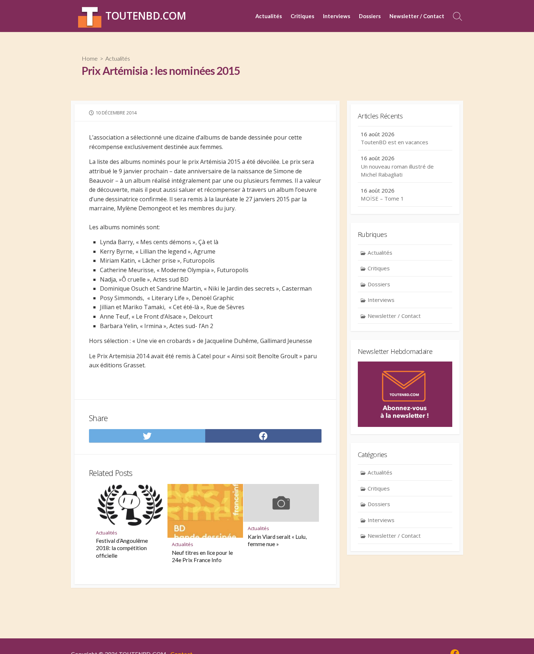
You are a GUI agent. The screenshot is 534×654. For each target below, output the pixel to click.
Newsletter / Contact (416, 16)
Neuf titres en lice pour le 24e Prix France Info (202, 556)
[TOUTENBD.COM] (89, 16)
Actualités (268, 16)
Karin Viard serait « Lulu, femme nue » (277, 540)
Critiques (302, 16)
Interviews (336, 16)
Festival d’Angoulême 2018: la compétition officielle (122, 547)
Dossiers (370, 16)
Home (90, 58)
